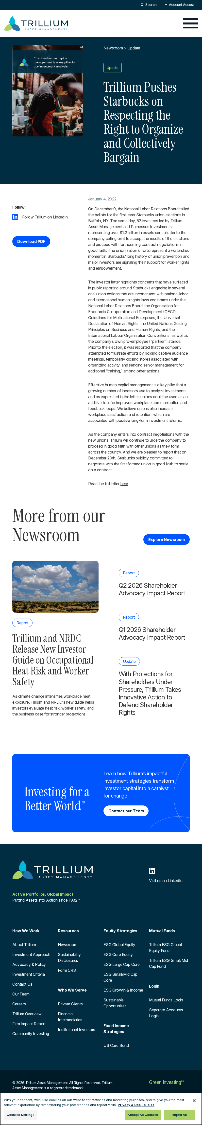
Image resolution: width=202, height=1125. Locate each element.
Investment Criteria (28, 974)
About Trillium (24, 944)
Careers (19, 1003)
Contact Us (22, 984)
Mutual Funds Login (166, 999)
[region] (101, 1109)
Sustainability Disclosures (69, 957)
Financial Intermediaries (70, 1016)
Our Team (21, 994)
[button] (180, 4)
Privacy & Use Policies (136, 1105)
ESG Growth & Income (123, 990)
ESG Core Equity (118, 954)
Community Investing (30, 1033)
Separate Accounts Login (166, 1012)
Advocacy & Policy (29, 964)
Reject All (179, 1115)
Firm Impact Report (29, 1023)
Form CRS (67, 970)
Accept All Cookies (143, 1115)
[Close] (194, 1100)
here (124, 483)
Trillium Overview (27, 1013)
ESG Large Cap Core (121, 964)
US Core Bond (116, 1045)
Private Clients (70, 1003)
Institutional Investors (76, 1029)
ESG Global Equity (119, 944)
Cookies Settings (20, 1115)
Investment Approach (31, 954)
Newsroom (113, 47)
